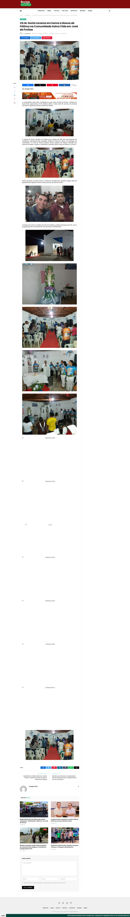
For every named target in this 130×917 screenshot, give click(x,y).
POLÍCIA (56, 11)
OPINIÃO (82, 11)
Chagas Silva (27, 33)
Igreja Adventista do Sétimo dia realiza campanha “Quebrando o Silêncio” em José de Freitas (34, 821)
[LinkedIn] (14, 95)
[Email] (14, 102)
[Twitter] (14, 91)
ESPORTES (74, 11)
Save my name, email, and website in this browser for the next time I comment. (45, 883)
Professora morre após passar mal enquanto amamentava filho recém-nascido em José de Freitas (55, 915)
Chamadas (23, 19)
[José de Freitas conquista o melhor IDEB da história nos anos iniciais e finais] (65, 809)
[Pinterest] (14, 98)
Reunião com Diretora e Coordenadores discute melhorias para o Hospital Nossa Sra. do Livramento (64, 777)
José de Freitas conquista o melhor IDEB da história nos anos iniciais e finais (64, 820)
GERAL (49, 11)
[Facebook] (14, 87)
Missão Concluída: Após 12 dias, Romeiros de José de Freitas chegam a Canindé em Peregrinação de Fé (33, 847)
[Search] (109, 11)
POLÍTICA (65, 11)
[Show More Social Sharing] (54, 37)
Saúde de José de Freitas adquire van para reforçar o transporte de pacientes (64, 846)
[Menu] (21, 11)
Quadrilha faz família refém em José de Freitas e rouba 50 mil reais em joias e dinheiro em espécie (35, 777)
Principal (41, 11)
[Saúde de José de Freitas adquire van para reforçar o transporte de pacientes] (65, 835)
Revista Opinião (74, 911)
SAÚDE (90, 11)
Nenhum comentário (55, 33)
